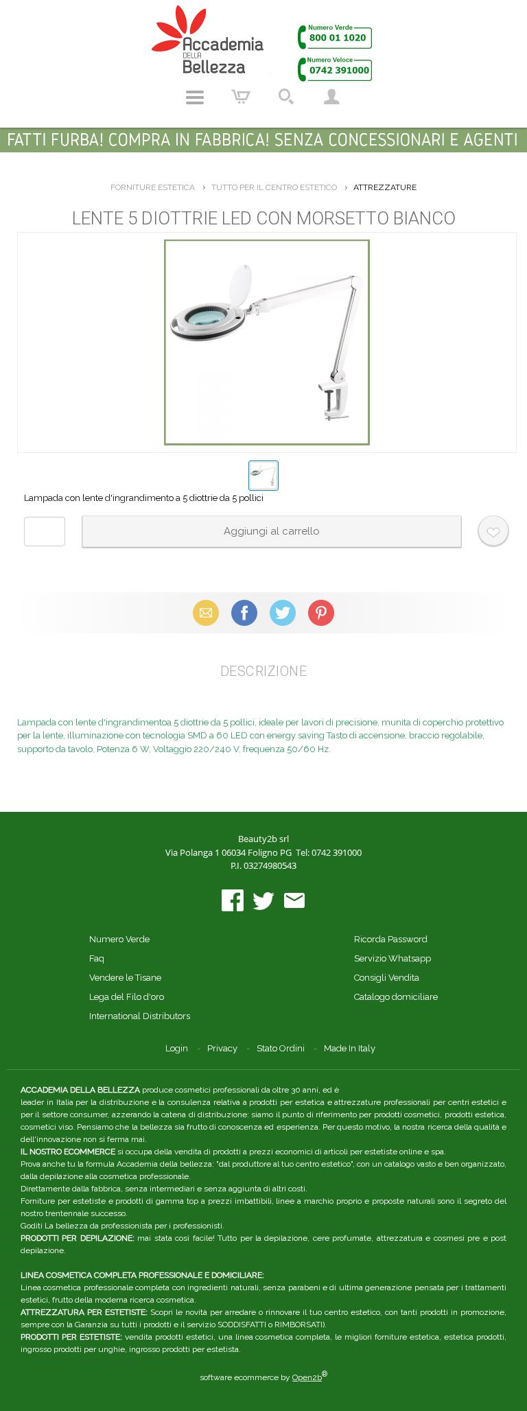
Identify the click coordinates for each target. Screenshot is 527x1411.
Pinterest (321, 612)
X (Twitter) (283, 612)
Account (331, 97)
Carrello (241, 97)
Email (206, 612)
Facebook (244, 612)
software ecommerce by (263, 1377)
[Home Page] (263, 43)
